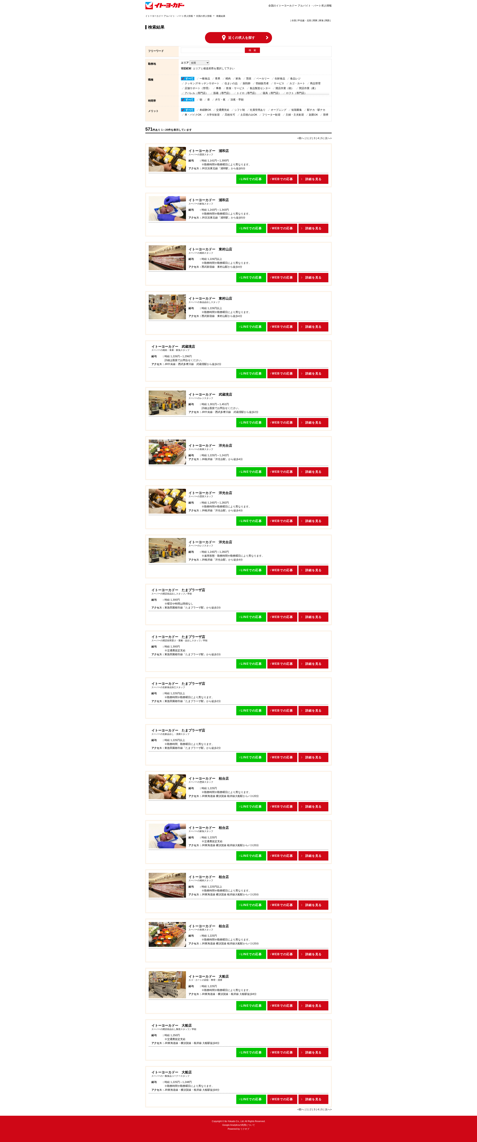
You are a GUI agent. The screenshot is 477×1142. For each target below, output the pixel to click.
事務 (218, 88)
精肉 (228, 78)
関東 (315, 20)
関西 (327, 20)
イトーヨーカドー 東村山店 (210, 249)
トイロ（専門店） (247, 93)
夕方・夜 (220, 99)
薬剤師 (246, 83)
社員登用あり (258, 109)
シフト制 (239, 109)
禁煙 (325, 114)
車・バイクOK (193, 114)
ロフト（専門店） (296, 93)
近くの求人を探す (241, 38)
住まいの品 (231, 83)
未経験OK (205, 109)
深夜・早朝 (237, 99)
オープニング (278, 109)
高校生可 (230, 114)
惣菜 (248, 78)
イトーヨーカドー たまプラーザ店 (178, 590)
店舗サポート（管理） (198, 88)
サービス (279, 83)
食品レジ (295, 78)
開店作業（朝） (285, 88)
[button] (251, 179)
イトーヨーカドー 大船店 (209, 976)
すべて (189, 78)
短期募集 (296, 109)
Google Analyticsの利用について (238, 1125)
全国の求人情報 (204, 16)
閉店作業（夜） (308, 88)
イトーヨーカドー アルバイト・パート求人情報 (169, 16)
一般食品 (205, 78)
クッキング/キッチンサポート (202, 83)
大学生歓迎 (213, 114)
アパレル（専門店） (196, 93)
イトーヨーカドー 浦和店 (209, 151)
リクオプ (244, 1129)
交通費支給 (222, 109)
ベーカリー (262, 78)
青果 (217, 78)
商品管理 (315, 83)
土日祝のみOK (248, 114)
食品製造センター (260, 88)
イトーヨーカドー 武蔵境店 (173, 346)
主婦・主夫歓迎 (295, 114)
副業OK (313, 114)
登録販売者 (262, 83)
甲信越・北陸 (304, 20)
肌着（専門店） (222, 93)
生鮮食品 (280, 78)
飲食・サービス (235, 88)
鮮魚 (238, 78)
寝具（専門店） (272, 93)
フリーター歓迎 (271, 114)
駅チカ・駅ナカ (316, 109)
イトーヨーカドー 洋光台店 (210, 445)
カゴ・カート (297, 83)
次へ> (328, 138)
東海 (321, 20)
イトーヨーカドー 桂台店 (209, 778)
